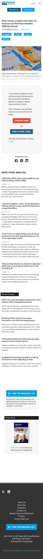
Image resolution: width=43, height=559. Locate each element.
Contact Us (21, 511)
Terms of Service (21, 519)
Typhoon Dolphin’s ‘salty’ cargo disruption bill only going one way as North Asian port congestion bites (21, 206)
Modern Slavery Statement (21, 513)
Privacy (21, 516)
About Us (22, 502)
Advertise (21, 505)
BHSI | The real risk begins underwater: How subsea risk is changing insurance (21, 301)
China (17, 34)
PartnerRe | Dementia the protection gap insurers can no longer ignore (20, 340)
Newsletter (14, 10)
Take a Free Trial (21, 131)
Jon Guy (26, 29)
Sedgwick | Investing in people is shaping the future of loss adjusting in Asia (20, 358)
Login (33, 4)
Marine (6, 39)
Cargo (27, 34)
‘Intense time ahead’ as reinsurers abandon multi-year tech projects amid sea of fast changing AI (21, 266)
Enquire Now (21, 120)
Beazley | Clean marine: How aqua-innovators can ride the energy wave (18, 319)
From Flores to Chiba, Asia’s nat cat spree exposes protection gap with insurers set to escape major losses (20, 236)
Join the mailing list (23, 393)
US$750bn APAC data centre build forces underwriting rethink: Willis (20, 179)
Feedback (21, 508)
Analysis (6, 34)
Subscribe (28, 10)
